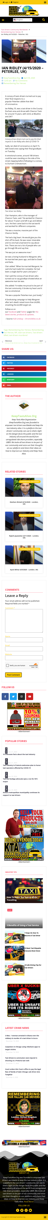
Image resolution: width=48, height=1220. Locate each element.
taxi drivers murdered (18, 335)
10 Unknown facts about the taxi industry (19, 754)
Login (6, 2)
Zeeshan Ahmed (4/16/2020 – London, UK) (24, 503)
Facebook (13, 312)
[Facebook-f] (5, 696)
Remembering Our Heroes (11, 32)
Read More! (29, 1201)
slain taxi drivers (25, 332)
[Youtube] (29, 696)
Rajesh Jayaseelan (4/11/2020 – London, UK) (24, 537)
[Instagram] (21, 696)
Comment (10, 608)
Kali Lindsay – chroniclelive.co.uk (26, 319)
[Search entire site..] (43, 19)
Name (7, 636)
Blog (6, 750)
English (19, 19)
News (6, 761)
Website (8, 654)
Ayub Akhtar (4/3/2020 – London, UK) (24, 570)
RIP (16, 332)
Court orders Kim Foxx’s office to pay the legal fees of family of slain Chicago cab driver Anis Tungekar (23, 1072)
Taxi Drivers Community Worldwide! (14, 30)
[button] (45, 2)
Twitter (24, 312)
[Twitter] (13, 696)
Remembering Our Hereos (20, 330)
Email (7, 645)
